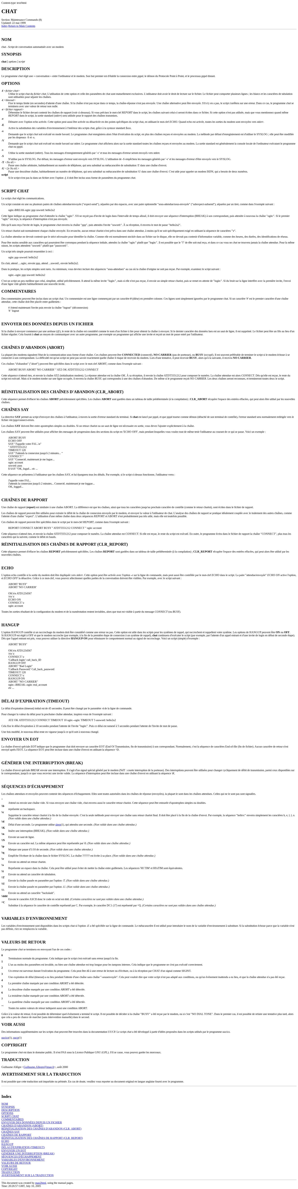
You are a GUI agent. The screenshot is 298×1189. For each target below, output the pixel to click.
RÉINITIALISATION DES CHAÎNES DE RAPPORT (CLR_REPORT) (42, 1138)
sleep (58, 824)
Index (4, 26)
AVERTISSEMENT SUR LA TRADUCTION (27, 1175)
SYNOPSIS (8, 1106)
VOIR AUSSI (9, 1165)
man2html (40, 1182)
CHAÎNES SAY (10, 1131)
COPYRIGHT (9, 1169)
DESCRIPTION (10, 1110)
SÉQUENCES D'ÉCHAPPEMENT (21, 1156)
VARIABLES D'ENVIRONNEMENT (23, 1159)
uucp (15, 1037)
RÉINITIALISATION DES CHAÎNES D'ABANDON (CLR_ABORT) (41, 1128)
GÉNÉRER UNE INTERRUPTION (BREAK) (27, 1153)
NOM (4, 1103)
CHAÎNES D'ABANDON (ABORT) (22, 1125)
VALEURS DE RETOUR (16, 1162)
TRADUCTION (10, 1172)
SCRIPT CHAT (10, 1116)
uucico (5, 1037)
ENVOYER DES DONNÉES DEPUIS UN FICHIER (31, 1122)
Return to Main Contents (21, 26)
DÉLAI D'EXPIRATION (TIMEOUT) (23, 1147)
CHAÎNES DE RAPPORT (16, 1134)
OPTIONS (7, 1113)
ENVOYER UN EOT (13, 1150)
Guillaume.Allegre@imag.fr (39, 1067)
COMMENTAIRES (12, 1119)
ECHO (5, 1141)
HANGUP (7, 1144)
